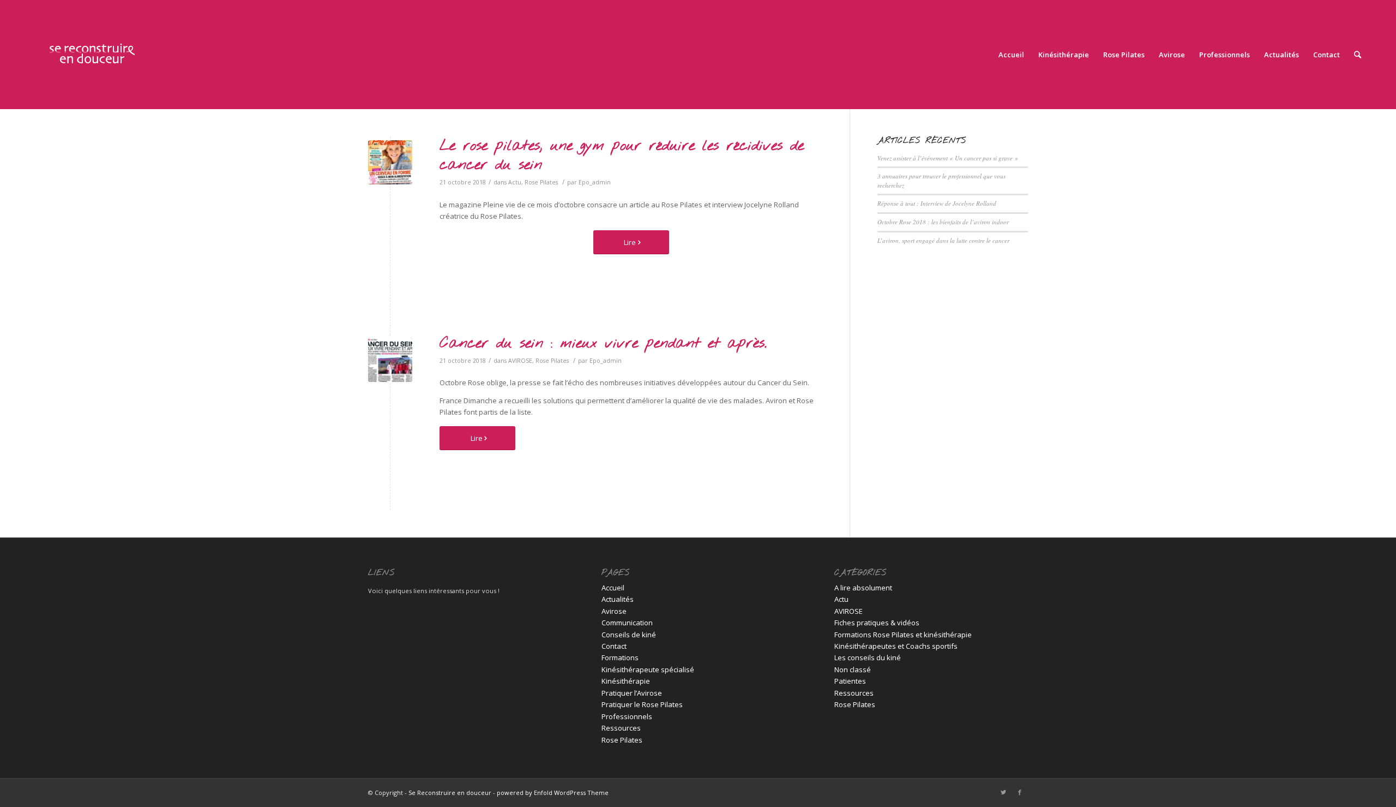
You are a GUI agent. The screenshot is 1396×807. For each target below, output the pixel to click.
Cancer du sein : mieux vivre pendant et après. (603, 344)
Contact (614, 646)
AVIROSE (520, 360)
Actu (514, 182)
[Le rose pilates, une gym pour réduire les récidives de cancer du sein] (390, 162)
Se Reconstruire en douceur (449, 792)
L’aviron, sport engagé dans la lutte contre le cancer (943, 240)
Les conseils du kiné (867, 657)
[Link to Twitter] (1003, 792)
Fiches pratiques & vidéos (876, 622)
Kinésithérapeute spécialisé (647, 669)
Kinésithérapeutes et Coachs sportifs (896, 646)
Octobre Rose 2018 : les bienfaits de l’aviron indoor (943, 222)
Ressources (621, 728)
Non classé (852, 669)
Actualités (617, 599)
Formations (620, 657)
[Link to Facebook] (1020, 792)
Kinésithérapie (625, 681)
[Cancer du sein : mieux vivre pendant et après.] (390, 360)
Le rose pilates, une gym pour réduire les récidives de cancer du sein (622, 155)
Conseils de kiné (628, 634)
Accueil (612, 588)
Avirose (614, 611)
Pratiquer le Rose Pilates (642, 704)
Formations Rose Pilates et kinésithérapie (903, 634)
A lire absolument (863, 588)
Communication (627, 622)
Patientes (850, 681)
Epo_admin (595, 182)
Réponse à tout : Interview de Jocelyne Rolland (936, 203)
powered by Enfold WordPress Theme (553, 792)
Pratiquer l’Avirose (631, 693)
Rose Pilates (541, 182)
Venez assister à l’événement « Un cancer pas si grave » (947, 158)
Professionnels (626, 716)
